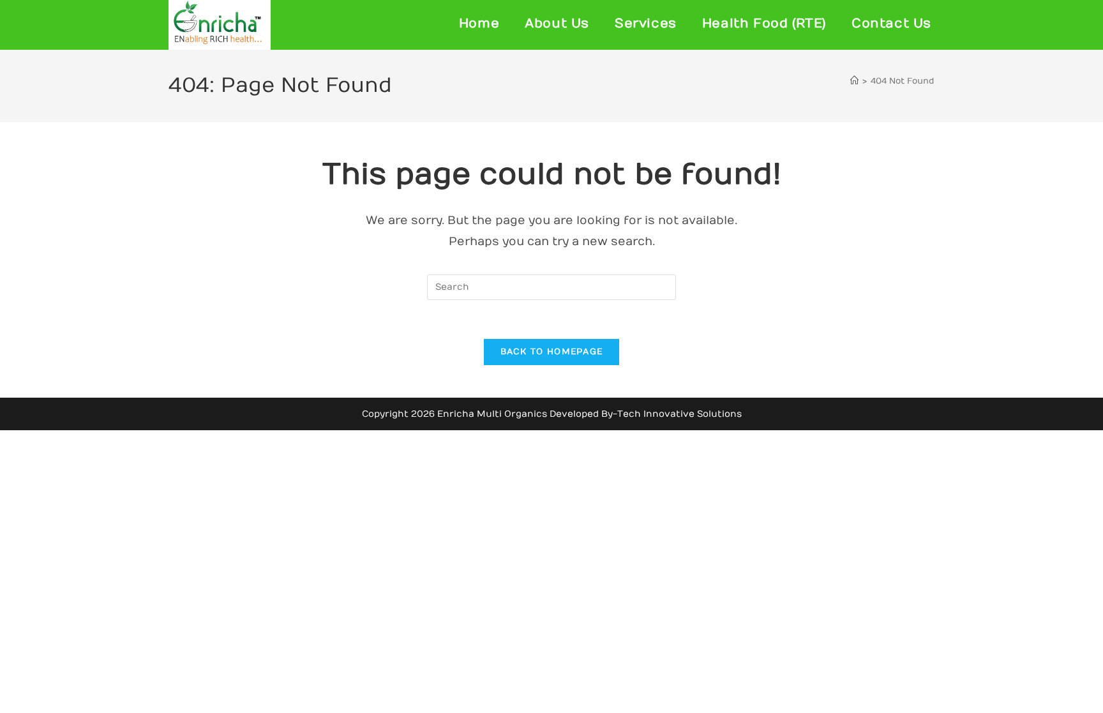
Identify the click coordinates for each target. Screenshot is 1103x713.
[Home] (854, 81)
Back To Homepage (551, 352)
